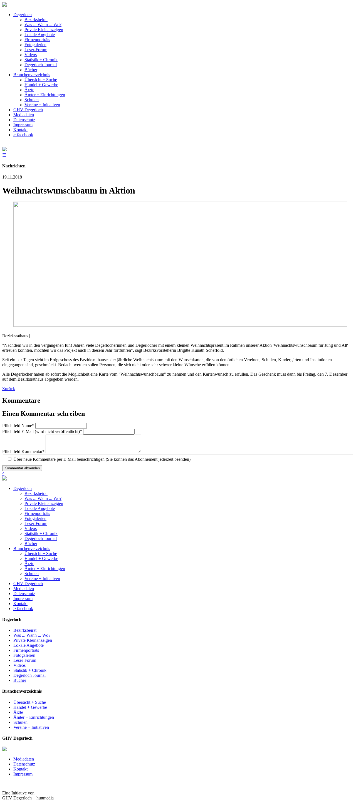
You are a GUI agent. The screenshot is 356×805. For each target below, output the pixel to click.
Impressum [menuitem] (23, 124)
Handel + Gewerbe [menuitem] (41, 84)
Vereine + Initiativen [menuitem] (42, 104)
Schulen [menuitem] (31, 99)
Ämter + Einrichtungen (44, 568)
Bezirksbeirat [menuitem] (36, 19)
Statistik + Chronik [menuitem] (41, 59)
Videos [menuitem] (30, 54)
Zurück (8, 388)
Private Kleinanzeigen (43, 503)
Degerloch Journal (40, 538)
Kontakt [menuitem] (20, 129)
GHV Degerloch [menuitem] (28, 109)
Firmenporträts (37, 513)
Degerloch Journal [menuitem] (40, 64)
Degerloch (22, 488)
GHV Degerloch (28, 583)
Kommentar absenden (22, 468)
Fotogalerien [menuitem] (35, 44)
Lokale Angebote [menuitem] (39, 34)
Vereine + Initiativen (42, 578)
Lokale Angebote (39, 508)
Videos (30, 528)
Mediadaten (23, 588)
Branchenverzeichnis (31, 548)
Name (18, 425)
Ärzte (29, 563)
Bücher (30, 543)
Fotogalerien (35, 518)
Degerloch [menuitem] (22, 14)
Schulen (31, 573)
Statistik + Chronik (41, 533)
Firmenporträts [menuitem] (37, 39)
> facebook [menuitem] (23, 134)
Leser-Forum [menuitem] (35, 49)
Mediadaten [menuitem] (23, 114)
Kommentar (23, 451)
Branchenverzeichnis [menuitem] (31, 74)
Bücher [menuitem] (30, 69)
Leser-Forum (35, 523)
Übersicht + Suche (40, 553)
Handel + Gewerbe (41, 558)
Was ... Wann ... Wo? (42, 498)
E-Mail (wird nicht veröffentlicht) (42, 431)
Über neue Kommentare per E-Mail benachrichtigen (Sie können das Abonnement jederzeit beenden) (102, 459)
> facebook (23, 608)
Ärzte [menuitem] (29, 89)
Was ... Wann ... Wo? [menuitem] (42, 24)
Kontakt (20, 603)
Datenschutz (24, 593)
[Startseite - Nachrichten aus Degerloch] (4, 5)
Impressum (23, 598)
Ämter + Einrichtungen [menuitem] (44, 94)
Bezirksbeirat (36, 493)
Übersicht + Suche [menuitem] (40, 79)
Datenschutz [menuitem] (24, 119)
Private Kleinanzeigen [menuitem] (43, 29)
